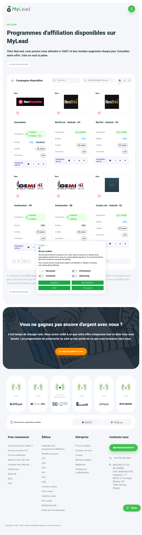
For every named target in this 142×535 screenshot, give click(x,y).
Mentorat (12, 474)
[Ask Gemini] (33, 164)
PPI (43, 472)
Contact (79, 455)
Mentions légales (83, 460)
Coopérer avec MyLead (18, 464)
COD (44, 482)
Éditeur (12, 24)
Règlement (80, 464)
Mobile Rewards (49, 505)
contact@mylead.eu (125, 447)
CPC (44, 477)
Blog (10, 478)
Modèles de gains (50, 454)
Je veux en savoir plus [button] (18, 64)
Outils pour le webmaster (53, 510)
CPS (44, 468)
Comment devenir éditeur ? (20, 446)
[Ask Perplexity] (43, 164)
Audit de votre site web (18, 460)
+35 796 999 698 (122, 458)
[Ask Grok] (38, 164)
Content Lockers (49, 486)
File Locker (47, 500)
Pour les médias (83, 446)
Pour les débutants (16, 455)
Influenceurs (13, 469)
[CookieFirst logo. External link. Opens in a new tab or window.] (39, 248)
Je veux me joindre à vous (71, 351)
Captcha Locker (49, 496)
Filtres (134, 508)
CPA (44, 463)
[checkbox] (41, 271)
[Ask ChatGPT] (28, 164)
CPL (44, 458)
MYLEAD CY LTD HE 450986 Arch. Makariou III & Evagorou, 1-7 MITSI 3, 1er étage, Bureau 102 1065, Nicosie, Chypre (123, 476)
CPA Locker (47, 491)
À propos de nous (83, 450)
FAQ (10, 483)
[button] (43, 245)
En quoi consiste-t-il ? (18, 450)
